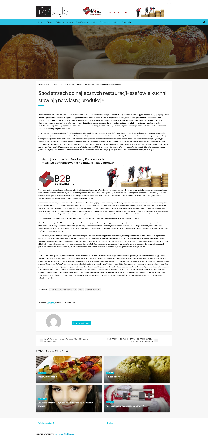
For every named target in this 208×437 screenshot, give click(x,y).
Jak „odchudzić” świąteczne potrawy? (125, 405)
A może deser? (113, 376)
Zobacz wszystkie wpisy (81, 323)
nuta (81, 289)
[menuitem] (40, 22)
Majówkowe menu (47, 376)
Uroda (93, 22)
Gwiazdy (59, 22)
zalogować (51, 302)
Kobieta (115, 22)
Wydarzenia (126, 22)
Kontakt (110, 423)
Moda (69, 22)
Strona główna (43, 84)
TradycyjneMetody (93, 289)
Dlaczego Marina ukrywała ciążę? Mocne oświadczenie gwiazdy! (65, 404)
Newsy (40, 22)
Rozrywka (103, 22)
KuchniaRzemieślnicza (68, 289)
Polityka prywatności (46, 423)
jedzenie (53, 289)
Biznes (49, 22)
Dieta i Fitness (81, 22)
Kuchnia (42, 372)
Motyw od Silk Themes (64, 434)
